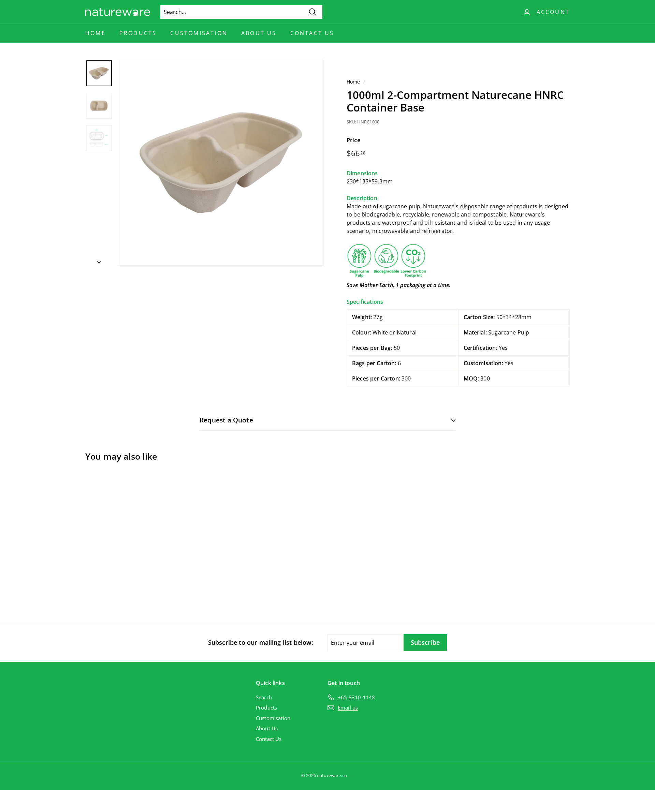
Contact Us (312, 33)
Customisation (199, 33)
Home (95, 33)
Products (138, 33)
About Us (259, 33)
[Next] (99, 260)
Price (354, 140)
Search (264, 697)
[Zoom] (220, 162)
